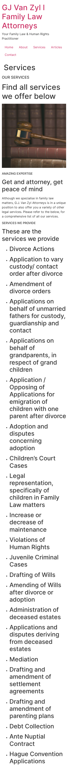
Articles (56, 47)
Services (39, 47)
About (23, 47)
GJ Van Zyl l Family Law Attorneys (23, 16)
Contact (10, 55)
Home (9, 47)
